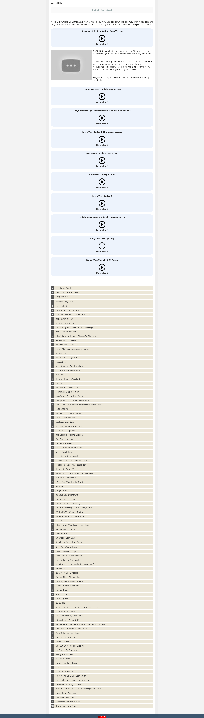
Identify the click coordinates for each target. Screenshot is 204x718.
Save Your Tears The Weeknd (69, 555)
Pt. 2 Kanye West (63, 288)
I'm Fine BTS (61, 306)
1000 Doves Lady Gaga (66, 637)
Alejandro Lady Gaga (65, 529)
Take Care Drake (63, 658)
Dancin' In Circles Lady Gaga (69, 542)
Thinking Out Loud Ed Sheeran (70, 581)
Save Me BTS (61, 533)
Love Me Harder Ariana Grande (70, 516)
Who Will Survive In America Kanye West (74, 473)
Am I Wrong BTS (63, 353)
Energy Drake (62, 590)
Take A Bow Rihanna (65, 452)
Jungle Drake (61, 490)
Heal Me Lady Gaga (64, 301)
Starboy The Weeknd (65, 611)
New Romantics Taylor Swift (68, 684)
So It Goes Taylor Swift (66, 697)
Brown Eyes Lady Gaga (66, 706)
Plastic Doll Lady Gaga (66, 551)
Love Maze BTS (62, 641)
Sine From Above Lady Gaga (68, 503)
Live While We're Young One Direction (73, 680)
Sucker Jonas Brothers (66, 693)
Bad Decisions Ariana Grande (69, 434)
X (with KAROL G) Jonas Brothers (70, 512)
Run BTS (59, 374)
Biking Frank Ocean (64, 654)
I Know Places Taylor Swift (67, 620)
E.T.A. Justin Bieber (64, 671)
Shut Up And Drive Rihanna (68, 310)
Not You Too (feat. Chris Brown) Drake (73, 314)
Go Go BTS (60, 603)
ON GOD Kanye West (65, 417)
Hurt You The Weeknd (66, 477)
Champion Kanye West (66, 430)
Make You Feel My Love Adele (69, 615)
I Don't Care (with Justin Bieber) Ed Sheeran (76, 336)
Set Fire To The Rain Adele (68, 560)
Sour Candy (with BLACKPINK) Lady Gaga (74, 327)
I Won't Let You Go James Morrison (71, 460)
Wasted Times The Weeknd (68, 577)
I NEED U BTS (62, 409)
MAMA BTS (61, 361)
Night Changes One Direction (69, 366)
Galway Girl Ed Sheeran (66, 340)
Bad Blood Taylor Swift (66, 331)
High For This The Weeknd (68, 379)
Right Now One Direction (67, 572)
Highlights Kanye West (66, 469)
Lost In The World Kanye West (69, 447)
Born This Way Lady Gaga (67, 547)
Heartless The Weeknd (66, 323)
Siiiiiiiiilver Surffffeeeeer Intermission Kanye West (79, 404)
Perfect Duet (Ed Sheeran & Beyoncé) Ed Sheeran (78, 688)
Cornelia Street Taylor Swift (68, 370)
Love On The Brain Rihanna (68, 413)
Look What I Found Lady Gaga (69, 396)
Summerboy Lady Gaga (66, 663)
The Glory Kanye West (66, 439)
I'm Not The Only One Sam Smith (71, 676)
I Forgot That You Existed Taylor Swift (73, 400)
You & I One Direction (65, 499)
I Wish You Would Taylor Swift (69, 482)
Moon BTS (60, 568)
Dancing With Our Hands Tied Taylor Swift (75, 564)
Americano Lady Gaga (66, 537)
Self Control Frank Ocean (67, 292)
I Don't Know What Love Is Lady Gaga (73, 525)
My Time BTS (61, 486)
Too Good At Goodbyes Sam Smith (71, 628)
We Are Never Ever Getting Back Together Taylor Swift (80, 624)
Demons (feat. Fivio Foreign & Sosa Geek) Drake (77, 607)
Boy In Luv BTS (62, 594)
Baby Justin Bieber (64, 319)
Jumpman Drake (63, 296)
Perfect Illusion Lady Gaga (68, 633)
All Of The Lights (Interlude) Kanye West (74, 507)
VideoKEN (56, 3)
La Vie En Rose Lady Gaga (67, 585)
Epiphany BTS (62, 598)
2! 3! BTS (59, 667)
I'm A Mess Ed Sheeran (66, 650)
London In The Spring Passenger (71, 464)
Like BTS (59, 383)
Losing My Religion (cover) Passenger (73, 349)
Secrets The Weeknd (65, 443)
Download (102, 44)
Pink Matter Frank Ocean (67, 387)
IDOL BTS (60, 520)
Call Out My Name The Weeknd (70, 645)
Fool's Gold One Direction (67, 392)
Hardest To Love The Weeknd (69, 426)
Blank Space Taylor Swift (67, 495)
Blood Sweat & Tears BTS (67, 344)
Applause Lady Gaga (65, 422)
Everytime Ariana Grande (67, 456)
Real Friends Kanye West (67, 357)
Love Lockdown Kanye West (68, 701)
